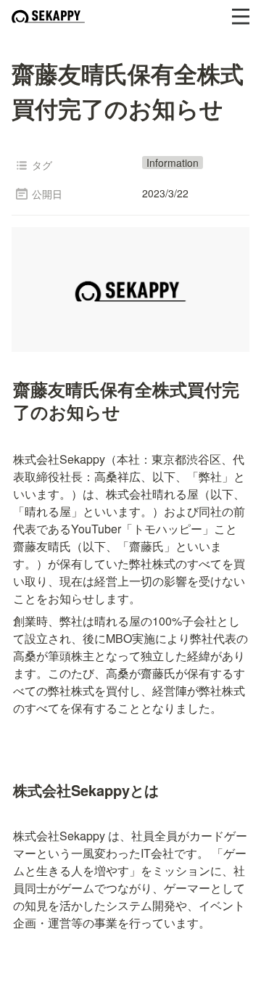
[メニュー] (240, 16)
